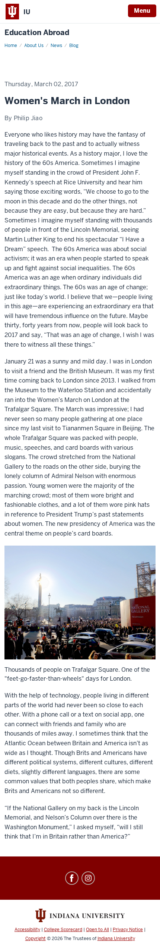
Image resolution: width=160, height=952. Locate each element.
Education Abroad (36, 32)
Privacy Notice (128, 930)
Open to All (97, 930)
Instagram (88, 878)
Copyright (35, 939)
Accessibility (27, 930)
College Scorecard (63, 930)
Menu (142, 11)
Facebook (72, 878)
